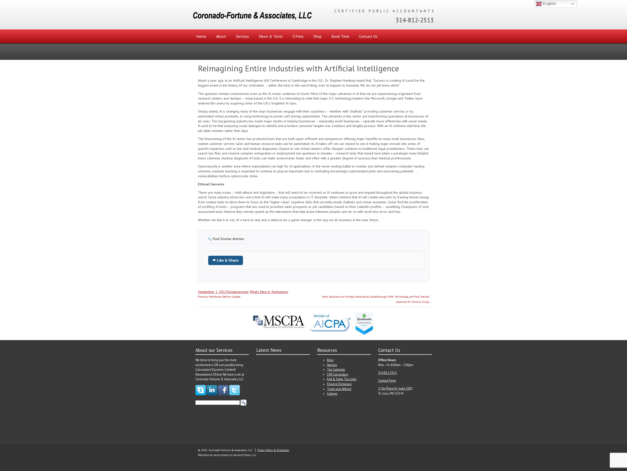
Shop (318, 36)
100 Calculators (337, 374)
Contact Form (387, 380)
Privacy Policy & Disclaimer (273, 450)
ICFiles (298, 36)
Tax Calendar (336, 369)
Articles (332, 365)
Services (242, 36)
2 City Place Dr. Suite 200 (394, 388)
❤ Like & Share (226, 260)
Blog (330, 360)
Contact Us (368, 36)
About (221, 36)
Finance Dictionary (339, 384)
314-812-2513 (415, 20)
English (549, 3)
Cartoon (332, 393)
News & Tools (271, 36)
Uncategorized (237, 292)
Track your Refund (339, 389)
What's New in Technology (269, 292)
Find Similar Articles (226, 239)
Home (201, 36)
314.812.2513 (387, 373)
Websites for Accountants (213, 455)
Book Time (340, 36)
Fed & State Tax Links (341, 379)
